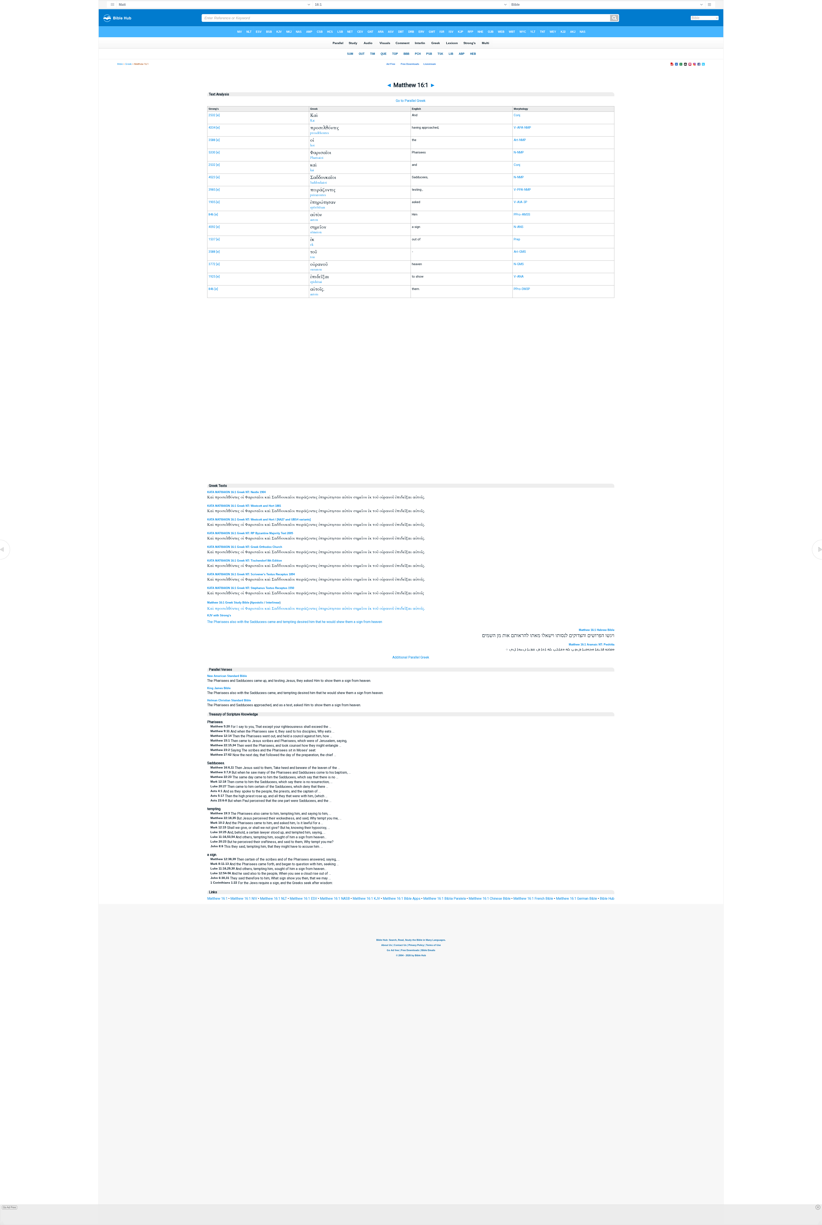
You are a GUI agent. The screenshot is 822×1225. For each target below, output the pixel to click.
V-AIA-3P (520, 202)
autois (314, 294)
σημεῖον (360, 608)
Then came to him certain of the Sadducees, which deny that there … (269, 787)
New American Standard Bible (227, 676)
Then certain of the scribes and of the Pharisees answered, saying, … (275, 859)
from (367, 622)
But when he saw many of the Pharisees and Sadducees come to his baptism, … (280, 772)
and (279, 622)
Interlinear (273, 602)
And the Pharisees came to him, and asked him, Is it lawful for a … (266, 823)
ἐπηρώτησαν (330, 608)
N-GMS (519, 264)
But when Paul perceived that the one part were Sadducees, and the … (270, 801)
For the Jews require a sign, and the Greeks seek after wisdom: (271, 883)
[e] (218, 115)
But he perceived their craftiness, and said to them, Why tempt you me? (272, 842)
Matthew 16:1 (217, 898)
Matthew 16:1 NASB (335, 898)
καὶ (268, 608)
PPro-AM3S (522, 214)
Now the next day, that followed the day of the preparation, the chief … (273, 755)
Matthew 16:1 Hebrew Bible (596, 630)
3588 (211, 140)
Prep (517, 239)
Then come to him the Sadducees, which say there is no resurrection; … (271, 782)
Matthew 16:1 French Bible (533, 898)
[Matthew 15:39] (5, 559)
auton (314, 220)
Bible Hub (607, 898)
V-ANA (519, 276)
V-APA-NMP (522, 127)
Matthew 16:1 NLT (273, 898)
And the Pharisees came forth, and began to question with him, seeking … (274, 864)
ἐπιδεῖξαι (403, 608)
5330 (211, 152)
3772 (211, 264)
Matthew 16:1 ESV (303, 898)
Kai (312, 120)
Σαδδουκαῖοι (283, 608)
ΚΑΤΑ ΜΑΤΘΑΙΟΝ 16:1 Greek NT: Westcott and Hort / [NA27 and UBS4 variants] (259, 519)
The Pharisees (218, 622)
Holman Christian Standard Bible (229, 700)
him (312, 622)
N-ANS (518, 227)
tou (312, 257)
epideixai (316, 282)
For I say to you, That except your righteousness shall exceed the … (270, 727)
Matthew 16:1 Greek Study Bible (228, 602)
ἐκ (370, 608)
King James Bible (219, 688)
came (272, 622)
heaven (376, 622)
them (349, 622)
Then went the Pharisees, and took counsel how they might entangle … (275, 745)
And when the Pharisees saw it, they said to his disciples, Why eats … (272, 731)
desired (302, 622)
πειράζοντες (306, 608)
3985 (211, 190)
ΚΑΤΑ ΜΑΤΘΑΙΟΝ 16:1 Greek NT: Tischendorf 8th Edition (244, 560)
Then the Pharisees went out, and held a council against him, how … (271, 736)
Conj (517, 115)
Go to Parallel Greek (411, 101)
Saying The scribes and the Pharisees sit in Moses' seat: (263, 750)
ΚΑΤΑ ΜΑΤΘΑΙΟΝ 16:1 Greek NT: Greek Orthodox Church (244, 547)
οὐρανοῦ (387, 608)
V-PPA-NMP (522, 190)
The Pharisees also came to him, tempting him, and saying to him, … (270, 814)
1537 (211, 239)
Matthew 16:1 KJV (366, 898)
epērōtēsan (317, 207)
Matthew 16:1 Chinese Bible (490, 898)
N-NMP (519, 152)
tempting (289, 622)
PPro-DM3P (522, 289)
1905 (211, 202)
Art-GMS (520, 252)
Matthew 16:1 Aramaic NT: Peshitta (591, 644)
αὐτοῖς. (419, 608)
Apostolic (257, 602)
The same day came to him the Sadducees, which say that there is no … (274, 777)
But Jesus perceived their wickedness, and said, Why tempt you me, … (275, 818)
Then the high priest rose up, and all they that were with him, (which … (268, 796)
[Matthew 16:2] (816, 559)
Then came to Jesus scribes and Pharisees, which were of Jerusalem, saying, (278, 741)
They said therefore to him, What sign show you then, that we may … (270, 878)
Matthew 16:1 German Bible (576, 898)
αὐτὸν (347, 608)
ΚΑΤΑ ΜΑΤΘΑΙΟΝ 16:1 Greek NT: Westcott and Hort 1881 (244, 505)
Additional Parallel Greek (410, 657)
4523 (211, 177)
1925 (211, 276)
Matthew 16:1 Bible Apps (401, 898)
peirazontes (318, 195)
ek (311, 244)
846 (211, 214)
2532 (211, 115)
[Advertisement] (410, 390)
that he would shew (330, 622)
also (233, 622)
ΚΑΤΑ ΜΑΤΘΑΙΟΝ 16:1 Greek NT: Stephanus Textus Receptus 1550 (250, 588)
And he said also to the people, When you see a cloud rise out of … (270, 873)
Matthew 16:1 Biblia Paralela (444, 898)
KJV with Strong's (219, 615)
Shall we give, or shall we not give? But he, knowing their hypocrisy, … (270, 828)
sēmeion (316, 232)
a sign (358, 622)
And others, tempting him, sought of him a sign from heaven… (268, 837)
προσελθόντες (227, 608)
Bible (120, 64)
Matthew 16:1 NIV (243, 898)
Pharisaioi (316, 158)
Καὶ (210, 608)
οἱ (242, 608)
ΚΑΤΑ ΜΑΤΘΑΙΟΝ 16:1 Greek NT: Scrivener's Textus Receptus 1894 (251, 574)
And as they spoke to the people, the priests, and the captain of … (265, 791)
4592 (211, 227)
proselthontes (319, 133)
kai (312, 170)
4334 (211, 127)
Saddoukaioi (318, 182)
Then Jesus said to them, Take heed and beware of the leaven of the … (275, 768)
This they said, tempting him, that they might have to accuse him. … (266, 846)
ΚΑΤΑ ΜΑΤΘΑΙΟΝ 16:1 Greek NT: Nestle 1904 (236, 492)
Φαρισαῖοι (254, 608)
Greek (128, 64)
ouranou (316, 269)
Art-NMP (520, 140)
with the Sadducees (252, 622)
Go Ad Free (9, 1207)
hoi (312, 145)
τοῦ (375, 608)
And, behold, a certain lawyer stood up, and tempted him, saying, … (267, 832)
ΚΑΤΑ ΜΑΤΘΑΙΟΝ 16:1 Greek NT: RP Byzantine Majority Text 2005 (250, 533)
